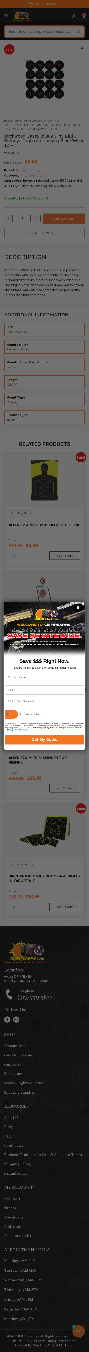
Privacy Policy (13, 730)
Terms (25, 730)
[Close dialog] (78, 608)
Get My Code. (44, 739)
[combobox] (11, 714)
